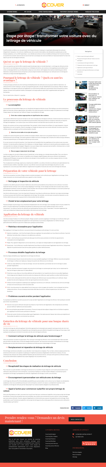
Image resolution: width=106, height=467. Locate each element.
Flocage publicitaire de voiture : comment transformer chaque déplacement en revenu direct (95, 108)
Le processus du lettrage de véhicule (85, 62)
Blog (46, 448)
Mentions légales (77, 452)
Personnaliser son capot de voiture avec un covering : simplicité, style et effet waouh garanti (95, 119)
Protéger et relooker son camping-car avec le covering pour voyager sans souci (95, 140)
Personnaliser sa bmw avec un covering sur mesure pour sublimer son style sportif (95, 97)
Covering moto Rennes (51, 443)
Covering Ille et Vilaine (51, 436)
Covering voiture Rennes (52, 445)
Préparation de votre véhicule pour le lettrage (87, 65)
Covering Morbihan (50, 441)
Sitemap (75, 457)
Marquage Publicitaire (92, 12)
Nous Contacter (77, 454)
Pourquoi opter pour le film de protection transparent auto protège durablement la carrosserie (95, 85)
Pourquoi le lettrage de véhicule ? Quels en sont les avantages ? (88, 59)
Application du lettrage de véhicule (85, 67)
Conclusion (79, 74)
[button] (76, 408)
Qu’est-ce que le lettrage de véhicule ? (85, 56)
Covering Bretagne (50, 434)
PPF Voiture (27, 12)
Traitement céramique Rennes (69, 12)
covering (22, 95)
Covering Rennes (12, 12)
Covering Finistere (50, 438)
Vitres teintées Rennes (46, 12)
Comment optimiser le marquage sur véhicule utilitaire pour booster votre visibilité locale (95, 130)
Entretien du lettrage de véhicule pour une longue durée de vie (88, 70)
